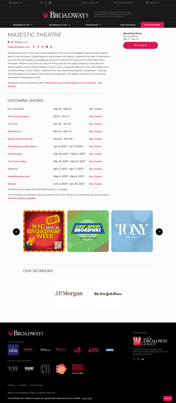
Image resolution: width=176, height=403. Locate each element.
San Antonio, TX (18, 42)
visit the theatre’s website (22, 198)
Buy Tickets (95, 109)
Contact (23, 385)
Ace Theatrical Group (51, 83)
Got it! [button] (168, 398)
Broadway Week (152, 25)
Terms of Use (36, 385)
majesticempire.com (19, 47)
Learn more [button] (87, 398)
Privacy (11, 385)
